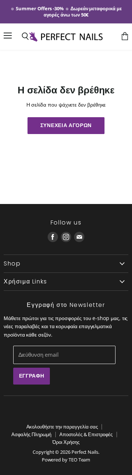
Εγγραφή (31, 375)
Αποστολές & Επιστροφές (86, 434)
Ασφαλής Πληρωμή (31, 434)
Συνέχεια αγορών (66, 125)
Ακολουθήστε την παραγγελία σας (62, 426)
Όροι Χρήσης (65, 442)
